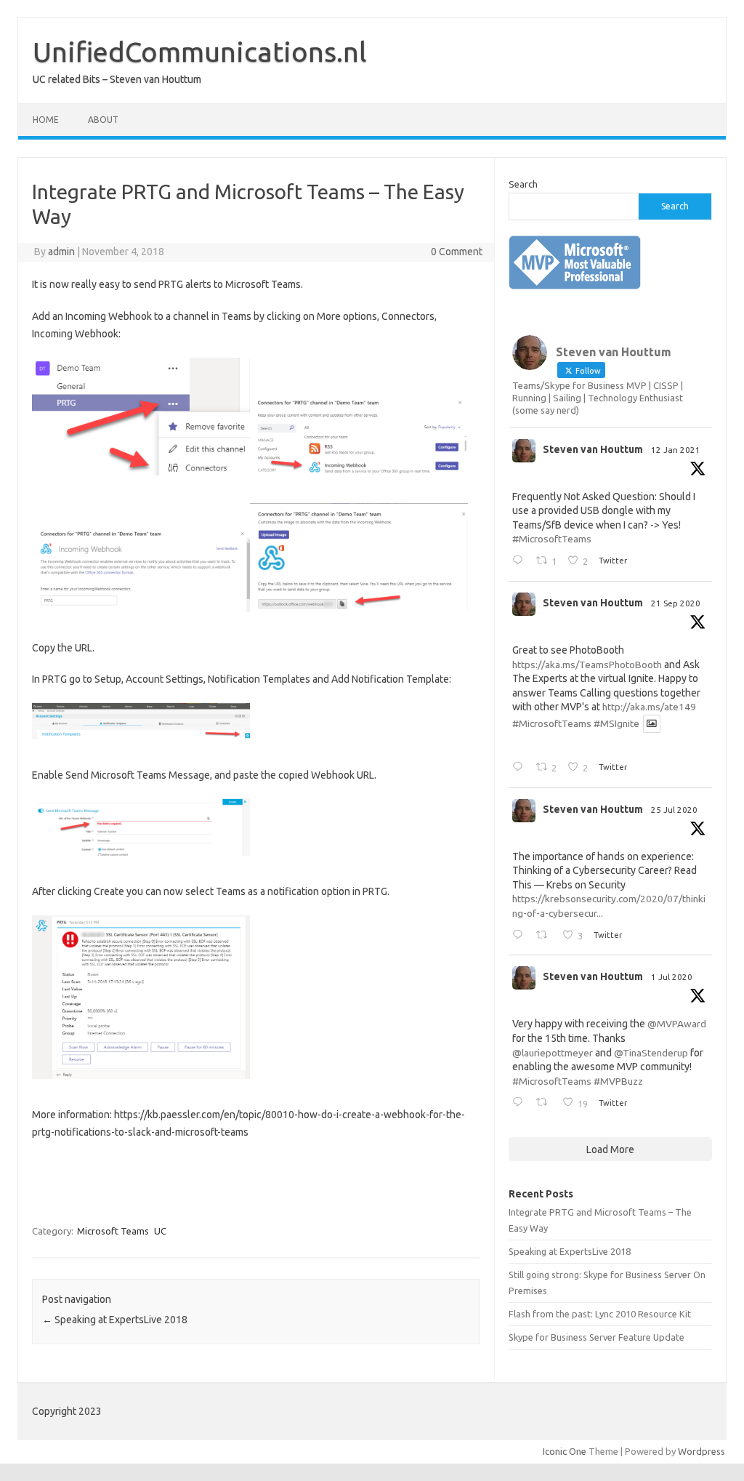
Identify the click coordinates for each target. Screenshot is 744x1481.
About (103, 119)
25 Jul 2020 (674, 809)
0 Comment (456, 251)
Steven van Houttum (593, 449)
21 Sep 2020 (675, 603)
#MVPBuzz (618, 1081)
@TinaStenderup (651, 1053)
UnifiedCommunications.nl (200, 51)
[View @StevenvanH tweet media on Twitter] (651, 724)
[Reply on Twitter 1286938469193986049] (521, 935)
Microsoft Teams (113, 1231)
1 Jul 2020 (671, 977)
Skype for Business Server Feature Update (596, 1337)
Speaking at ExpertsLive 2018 (114, 1319)
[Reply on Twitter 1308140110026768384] (521, 767)
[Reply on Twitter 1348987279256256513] (521, 561)
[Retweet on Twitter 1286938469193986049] (546, 935)
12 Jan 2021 (675, 449)
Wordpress (701, 1451)
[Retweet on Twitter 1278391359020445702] (546, 1103)
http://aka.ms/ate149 (649, 707)
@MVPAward (676, 1024)
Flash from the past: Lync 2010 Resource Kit (600, 1314)
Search (523, 184)
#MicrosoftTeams (551, 539)
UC (160, 1231)
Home (46, 119)
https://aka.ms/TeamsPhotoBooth (587, 664)
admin (61, 251)
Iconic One (564, 1451)
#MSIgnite (616, 723)
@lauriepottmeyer (552, 1053)
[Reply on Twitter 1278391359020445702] (521, 1103)
